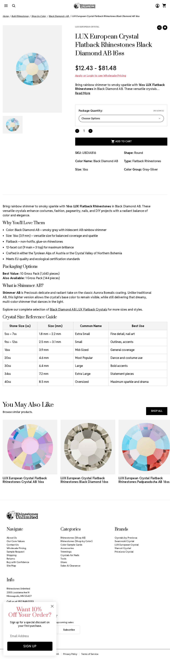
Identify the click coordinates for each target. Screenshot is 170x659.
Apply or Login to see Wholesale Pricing (100, 75)
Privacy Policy (70, 654)
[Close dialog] (52, 606)
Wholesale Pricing (16, 548)
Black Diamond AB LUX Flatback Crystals (78, 309)
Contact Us (13, 544)
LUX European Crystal (87, 26)
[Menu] (6, 5)
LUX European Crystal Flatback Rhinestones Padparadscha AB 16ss (144, 480)
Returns (11, 558)
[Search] (13, 5)
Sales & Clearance (70, 565)
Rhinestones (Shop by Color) (76, 541)
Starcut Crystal (123, 548)
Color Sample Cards (71, 544)
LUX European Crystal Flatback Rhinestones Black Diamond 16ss (84, 480)
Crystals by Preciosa (126, 537)
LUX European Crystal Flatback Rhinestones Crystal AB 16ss (25, 480)
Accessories (67, 548)
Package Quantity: (121, 110)
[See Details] (30, 471)
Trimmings (66, 551)
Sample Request (15, 551)
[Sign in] (157, 5)
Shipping (11, 555)
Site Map (11, 565)
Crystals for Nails (70, 555)
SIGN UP (29, 646)
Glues (64, 562)
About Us (12, 537)
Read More (82, 93)
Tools (63, 558)
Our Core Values (16, 541)
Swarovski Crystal (124, 541)
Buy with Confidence (18, 562)
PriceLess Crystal (124, 551)
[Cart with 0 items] (164, 5)
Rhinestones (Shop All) (73, 537)
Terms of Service (89, 654)
